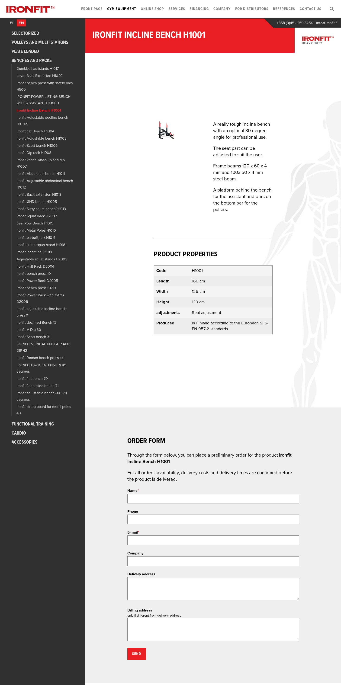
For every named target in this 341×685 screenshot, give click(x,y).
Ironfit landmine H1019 (34, 252)
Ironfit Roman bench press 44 (40, 357)
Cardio (19, 433)
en (21, 23)
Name (133, 490)
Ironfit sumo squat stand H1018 (40, 245)
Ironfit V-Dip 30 (28, 329)
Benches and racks (32, 61)
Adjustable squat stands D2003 (41, 259)
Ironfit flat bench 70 (32, 378)
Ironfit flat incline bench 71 (37, 386)
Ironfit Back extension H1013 (38, 194)
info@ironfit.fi (327, 23)
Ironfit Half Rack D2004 (35, 266)
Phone (132, 511)
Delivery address (141, 574)
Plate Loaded (25, 52)
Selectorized (25, 34)
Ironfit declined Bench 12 (36, 322)
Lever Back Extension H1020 (39, 76)
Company (135, 553)
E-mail (133, 532)
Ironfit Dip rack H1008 (33, 152)
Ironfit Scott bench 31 (33, 337)
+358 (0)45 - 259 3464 (295, 23)
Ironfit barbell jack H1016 (35, 237)
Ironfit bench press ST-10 (36, 288)
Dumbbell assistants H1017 (37, 68)
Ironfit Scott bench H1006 (37, 145)
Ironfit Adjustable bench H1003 (41, 138)
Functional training (33, 424)
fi (12, 23)
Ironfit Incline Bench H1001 (38, 110)
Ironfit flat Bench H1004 (35, 131)
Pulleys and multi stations (40, 43)
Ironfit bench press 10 (33, 273)
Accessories (24, 442)
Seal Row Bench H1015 (34, 223)
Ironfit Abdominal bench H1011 (40, 173)
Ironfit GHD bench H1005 (36, 201)
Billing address (139, 610)
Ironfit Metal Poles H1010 (36, 230)
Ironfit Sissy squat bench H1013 (41, 209)
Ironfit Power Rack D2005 (37, 280)
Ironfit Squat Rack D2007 (36, 216)
